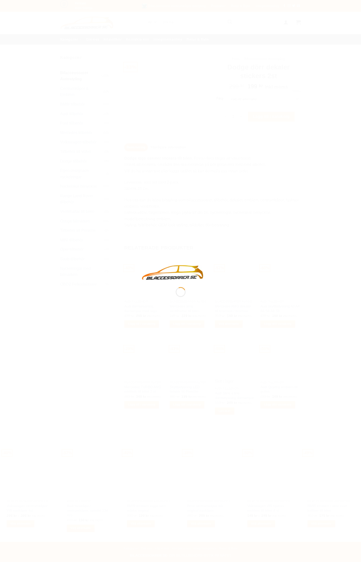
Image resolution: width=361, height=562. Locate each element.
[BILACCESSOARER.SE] (173, 272)
